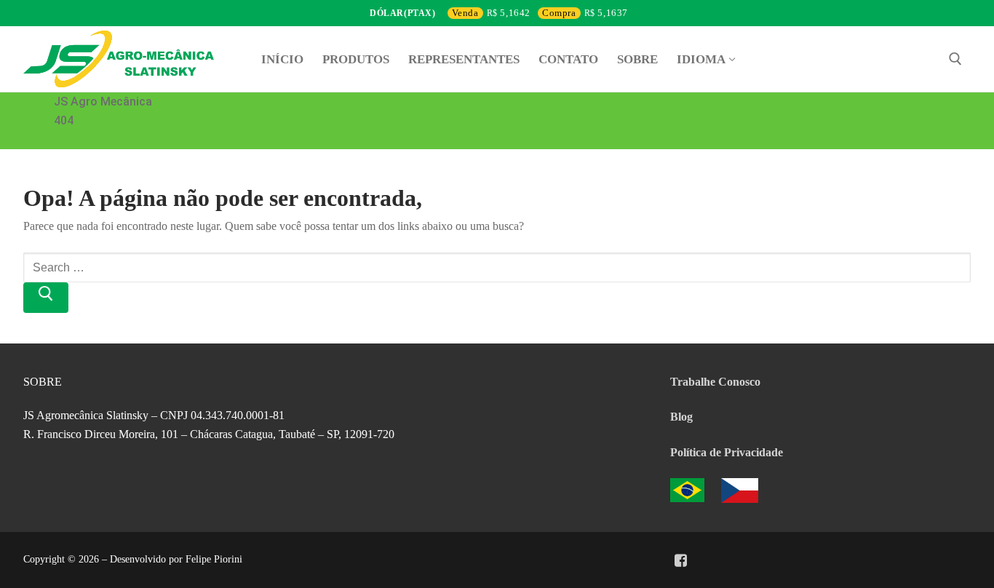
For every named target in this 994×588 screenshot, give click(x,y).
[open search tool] (955, 58)
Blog (681, 416)
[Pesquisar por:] (497, 266)
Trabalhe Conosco (715, 382)
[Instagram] (701, 560)
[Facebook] (680, 560)
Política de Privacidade (726, 452)
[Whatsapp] (721, 560)
